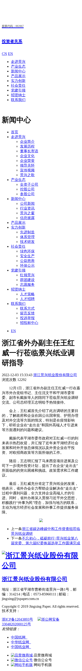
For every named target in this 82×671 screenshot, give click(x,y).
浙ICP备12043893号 (17, 619)
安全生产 (27, 256)
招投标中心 (29, 323)
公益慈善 (27, 261)
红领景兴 (27, 275)
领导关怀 (27, 165)
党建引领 (18, 90)
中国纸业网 (21, 647)
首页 (14, 132)
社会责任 (18, 85)
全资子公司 (29, 184)
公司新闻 (27, 203)
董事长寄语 (29, 151)
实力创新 (18, 81)
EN (10, 54)
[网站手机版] (22, 665)
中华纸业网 (21, 642)
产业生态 (18, 66)
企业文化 (27, 156)
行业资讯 (27, 208)
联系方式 (27, 308)
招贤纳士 (18, 95)
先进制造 (27, 232)
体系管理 (27, 237)
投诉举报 (27, 318)
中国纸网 (19, 637)
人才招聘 (27, 299)
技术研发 (27, 242)
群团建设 (27, 280)
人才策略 (27, 294)
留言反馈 (27, 313)
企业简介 (27, 141)
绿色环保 (27, 251)
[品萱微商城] (22, 655)
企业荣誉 (27, 161)
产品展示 (18, 76)
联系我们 (18, 100)
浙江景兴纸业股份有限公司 (55, 375)
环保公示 (27, 265)
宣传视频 (27, 170)
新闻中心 (18, 71)
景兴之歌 (27, 175)
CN (4, 54)
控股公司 (27, 189)
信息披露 (27, 218)
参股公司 (27, 194)
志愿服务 (27, 284)
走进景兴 (18, 62)
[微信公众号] (22, 660)
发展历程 (27, 146)
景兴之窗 (27, 213)
